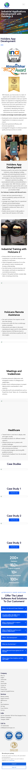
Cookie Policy (11, 760)
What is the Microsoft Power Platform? (12, 608)
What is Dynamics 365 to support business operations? (11, 623)
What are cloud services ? (9, 644)
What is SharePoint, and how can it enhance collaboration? (11, 631)
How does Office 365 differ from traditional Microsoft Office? (11, 615)
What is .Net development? (9, 637)
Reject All (14, 767)
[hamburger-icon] (23, 4)
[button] (14, 608)
